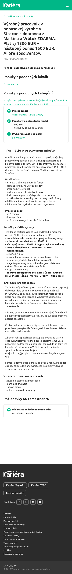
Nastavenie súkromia (13, 553)
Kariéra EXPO (38, 485)
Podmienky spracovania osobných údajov (22, 531)
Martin (31, 114)
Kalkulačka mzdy (11, 535)
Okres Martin (10, 84)
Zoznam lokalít (10, 528)
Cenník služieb (10, 517)
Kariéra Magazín (15, 485)
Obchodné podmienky (13, 524)
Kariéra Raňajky (15, 493)
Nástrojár (50, 100)
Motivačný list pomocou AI (15, 546)
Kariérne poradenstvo (13, 539)
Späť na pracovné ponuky (20, 16)
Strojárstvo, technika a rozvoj (19, 100)
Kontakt (7, 513)
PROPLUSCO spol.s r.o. (15, 58)
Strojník (44, 103)
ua (15, 565)
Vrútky (39, 114)
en (10, 565)
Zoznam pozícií (10, 520)
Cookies (7, 550)
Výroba (41, 100)
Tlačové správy (10, 542)
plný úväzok (18, 137)
